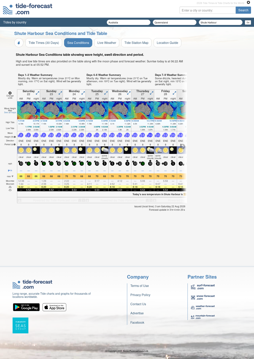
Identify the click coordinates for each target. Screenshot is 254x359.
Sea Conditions (78, 42)
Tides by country (14, 22)
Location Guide (167, 42)
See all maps (10, 112)
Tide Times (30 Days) (44, 42)
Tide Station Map (136, 42)
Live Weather (106, 42)
